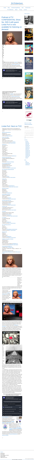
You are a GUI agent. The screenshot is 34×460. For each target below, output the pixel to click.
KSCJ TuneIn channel (12, 177)
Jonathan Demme (18, 439)
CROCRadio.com (8, 214)
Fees (22, 7)
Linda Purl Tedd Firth (7, 118)
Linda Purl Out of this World (15, 443)
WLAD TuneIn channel (12, 198)
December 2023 (27, 153)
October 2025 (27, 146)
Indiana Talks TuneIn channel (13, 186)
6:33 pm (4, 437)
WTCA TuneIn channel (12, 167)
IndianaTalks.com (11, 185)
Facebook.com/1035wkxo (10, 161)
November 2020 (27, 154)
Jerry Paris (8, 439)
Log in (26, 161)
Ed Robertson (17, 3)
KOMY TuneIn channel (12, 209)
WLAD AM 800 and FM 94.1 (6, 194)
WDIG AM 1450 (4, 231)
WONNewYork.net (9, 192)
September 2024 (27, 152)
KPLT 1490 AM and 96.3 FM (6, 224)
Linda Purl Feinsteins (8, 115)
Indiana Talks (4, 178)
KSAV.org (14, 141)
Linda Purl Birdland (4, 114)
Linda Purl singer (13, 117)
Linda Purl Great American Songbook (16, 115)
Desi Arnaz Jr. (8, 112)
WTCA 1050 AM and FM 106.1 (6, 163)
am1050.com (8, 166)
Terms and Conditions (15, 459)
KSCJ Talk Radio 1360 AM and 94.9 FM (8, 169)
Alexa (20, 423)
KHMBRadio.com (15, 243)
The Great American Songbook (8, 120)
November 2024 (27, 151)
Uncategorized (15, 111)
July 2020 (26, 157)
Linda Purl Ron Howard (8, 117)
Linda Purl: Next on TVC (12, 126)
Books (16, 9)
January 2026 (27, 144)
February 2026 (27, 143)
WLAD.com (9, 197)
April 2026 (26, 141)
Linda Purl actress (19, 113)
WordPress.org (27, 164)
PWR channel (18, 251)
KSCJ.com (7, 176)
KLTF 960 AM (4, 217)
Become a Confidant (5, 435)
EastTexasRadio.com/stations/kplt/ (11, 229)
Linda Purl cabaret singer (10, 114)
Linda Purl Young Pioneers (10, 119)
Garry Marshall (11, 112)
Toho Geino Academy (15, 120)
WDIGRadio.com (8, 236)
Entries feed (27, 162)
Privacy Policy (20, 459)
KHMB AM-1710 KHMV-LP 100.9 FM (7, 239)
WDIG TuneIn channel (12, 237)
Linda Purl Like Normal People (15, 116)
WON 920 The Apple (5, 188)
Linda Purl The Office (12, 118)
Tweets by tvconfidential (28, 124)
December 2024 (27, 150)
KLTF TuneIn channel (12, 223)
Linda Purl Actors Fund (14, 113)
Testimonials (27, 7)
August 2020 (27, 156)
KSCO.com (9, 203)
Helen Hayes (5, 439)
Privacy (20, 9)
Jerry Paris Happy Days (13, 439)
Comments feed (27, 163)
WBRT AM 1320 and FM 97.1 (6, 132)
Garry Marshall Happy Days (17, 112)
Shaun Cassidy (15, 119)
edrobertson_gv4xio (9, 111)
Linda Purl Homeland (9, 116)
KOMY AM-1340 (4, 206)
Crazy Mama (4, 112)
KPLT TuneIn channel (12, 230)
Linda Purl (16, 62)
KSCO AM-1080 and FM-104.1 (6, 200)
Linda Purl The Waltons (18, 118)
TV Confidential (10, 9)
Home (5, 7)
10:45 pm (4, 111)
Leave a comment (5, 447)
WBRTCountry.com (9, 135)
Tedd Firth (18, 119)
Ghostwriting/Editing (15, 7)
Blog (9, 7)
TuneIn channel (8, 422)
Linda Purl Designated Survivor (17, 114)
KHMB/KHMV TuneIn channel (13, 244)
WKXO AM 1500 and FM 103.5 (6, 157)
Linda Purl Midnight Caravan (7, 443)
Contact (25, 9)
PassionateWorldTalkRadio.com (7, 246)
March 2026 (27, 142)
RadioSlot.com (4, 144)
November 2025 (27, 145)
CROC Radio (4, 211)
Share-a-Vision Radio (5, 137)
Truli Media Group (10, 247)
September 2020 (27, 155)
